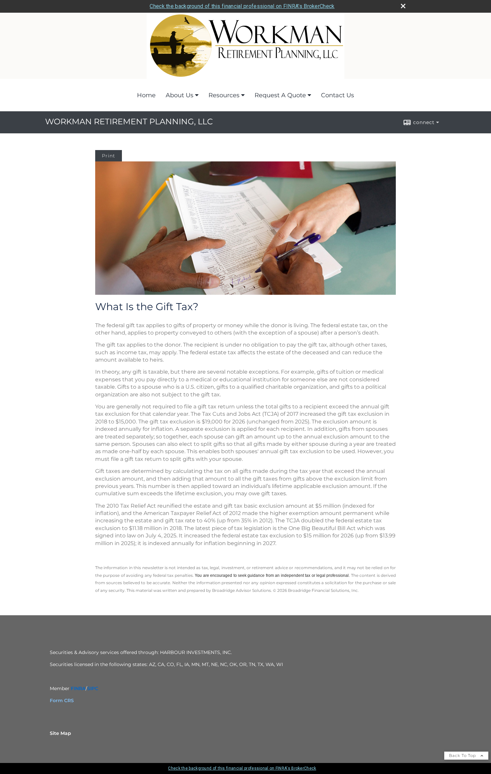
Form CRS (62, 700)
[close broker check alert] (403, 6)
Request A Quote (280, 95)
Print (108, 156)
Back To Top (463, 755)
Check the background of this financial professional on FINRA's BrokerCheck (242, 6)
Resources (223, 95)
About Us (179, 95)
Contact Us (337, 95)
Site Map (60, 733)
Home (146, 95)
